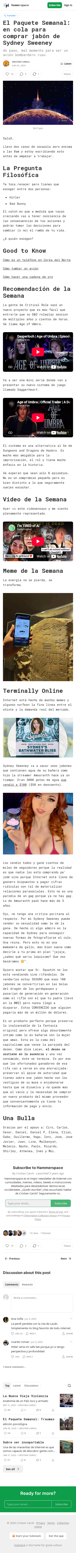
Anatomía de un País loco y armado (25, 1401)
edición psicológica (15, 1424)
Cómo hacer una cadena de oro (28, 277)
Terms (51, 1523)
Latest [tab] (17, 1385)
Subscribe (55, 5)
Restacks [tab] (27, 1284)
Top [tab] (7, 1385)
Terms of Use (56, 1211)
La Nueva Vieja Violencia (25, 1396)
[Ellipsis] (71, 1319)
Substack (19, 1545)
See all (10, 1469)
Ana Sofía (17, 1318)
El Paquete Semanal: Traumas (28, 1419)
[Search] (69, 1385)
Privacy (40, 1523)
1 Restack (45, 1233)
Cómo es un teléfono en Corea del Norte (37, 260)
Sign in (68, 5)
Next (64, 1258)
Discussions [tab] (31, 1385)
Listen (68, 63)
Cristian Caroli (21, 62)
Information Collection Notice (40, 1215)
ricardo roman (20, 1342)
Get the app (56, 1536)
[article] (38, 1403)
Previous (14, 1258)
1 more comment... (14, 1367)
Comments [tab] (11, 1284)
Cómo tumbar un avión (20, 268)
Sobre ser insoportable (23, 1442)
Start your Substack (28, 1536)
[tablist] (19, 1284)
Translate (11, 15)
